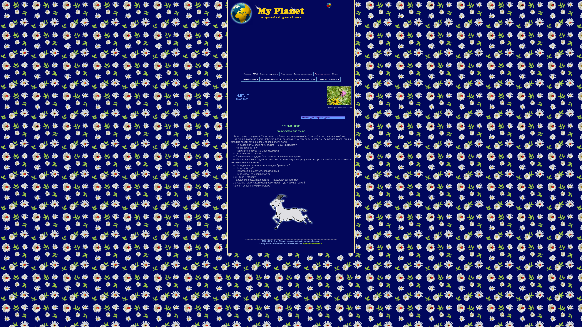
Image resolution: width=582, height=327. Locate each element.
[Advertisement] (291, 49)
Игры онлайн (286, 74)
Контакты (333, 79)
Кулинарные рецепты (269, 74)
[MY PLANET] (241, 25)
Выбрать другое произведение (316, 118)
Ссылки (321, 79)
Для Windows (288, 79)
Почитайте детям (249, 79)
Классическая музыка (303, 74)
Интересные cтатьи (307, 79)
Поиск (335, 74)
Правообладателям (312, 244)
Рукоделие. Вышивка (269, 79)
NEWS (255, 74)
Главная (247, 74)
